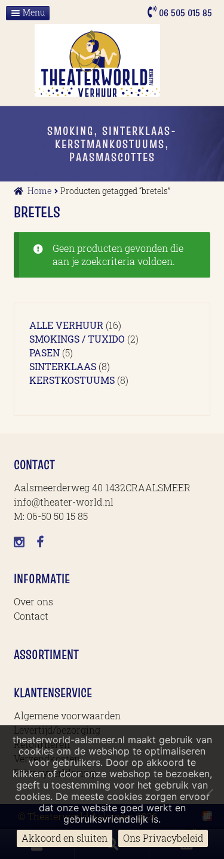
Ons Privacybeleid (163, 838)
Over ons (33, 601)
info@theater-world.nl (63, 501)
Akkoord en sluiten (65, 838)
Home (39, 190)
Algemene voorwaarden (67, 715)
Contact (31, 615)
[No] (209, 792)
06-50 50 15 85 (57, 516)
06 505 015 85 (184, 12)
